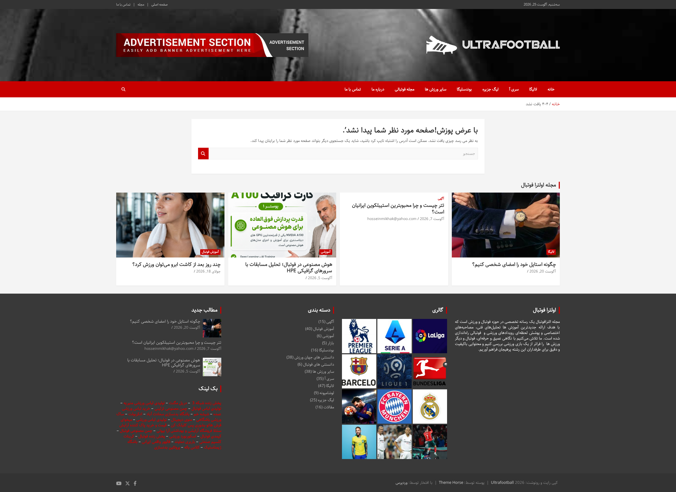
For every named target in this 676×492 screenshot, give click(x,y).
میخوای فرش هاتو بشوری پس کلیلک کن (171, 422)
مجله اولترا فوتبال (538, 185)
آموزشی (326, 251)
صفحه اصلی (159, 4)
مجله (141, 4)
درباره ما (378, 89)
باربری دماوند (185, 442)
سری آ (514, 89)
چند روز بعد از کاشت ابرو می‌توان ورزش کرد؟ (176, 264)
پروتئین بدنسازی (167, 447)
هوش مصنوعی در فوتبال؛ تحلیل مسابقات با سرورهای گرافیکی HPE (288, 268)
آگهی (441, 199)
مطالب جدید (204, 310)
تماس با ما (123, 4)
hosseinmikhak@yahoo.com (391, 219)
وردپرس (401, 483)
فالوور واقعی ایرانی (156, 442)
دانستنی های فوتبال (318, 364)
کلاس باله (192, 447)
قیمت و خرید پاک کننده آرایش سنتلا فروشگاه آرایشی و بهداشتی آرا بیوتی (170, 428)
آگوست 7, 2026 (432, 219)
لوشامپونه (327, 393)
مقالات (328, 407)
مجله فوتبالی (404, 89)
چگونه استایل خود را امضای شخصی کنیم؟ (514, 264)
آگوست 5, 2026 (320, 278)
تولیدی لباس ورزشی (151, 420)
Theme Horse (451, 483)
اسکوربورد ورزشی (183, 436)
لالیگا (533, 89)
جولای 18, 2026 (208, 271)
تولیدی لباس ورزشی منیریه (144, 403)
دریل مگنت (178, 403)
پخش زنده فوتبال (152, 436)
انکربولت (135, 414)
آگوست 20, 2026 (542, 271)
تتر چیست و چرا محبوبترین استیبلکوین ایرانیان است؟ (398, 209)
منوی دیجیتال (181, 420)
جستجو (203, 154)
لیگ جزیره (490, 89)
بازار (331, 343)
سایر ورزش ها (435, 89)
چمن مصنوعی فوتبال (136, 431)
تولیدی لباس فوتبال (206, 408)
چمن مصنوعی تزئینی (170, 408)
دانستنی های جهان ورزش (314, 357)
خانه (551, 89)
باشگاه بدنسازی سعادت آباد (168, 414)
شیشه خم (201, 414)
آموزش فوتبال (210, 251)
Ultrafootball (502, 483)
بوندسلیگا (464, 89)
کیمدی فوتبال (210, 436)
